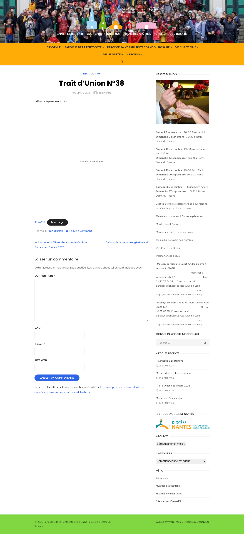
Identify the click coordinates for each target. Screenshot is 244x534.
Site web (40, 360)
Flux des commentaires (169, 493)
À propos (133, 54)
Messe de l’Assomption (169, 398)
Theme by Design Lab (197, 522)
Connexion (162, 478)
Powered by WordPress (167, 522)
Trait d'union (92, 73)
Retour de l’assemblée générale (125, 242)
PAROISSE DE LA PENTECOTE (83, 47)
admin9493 (105, 93)
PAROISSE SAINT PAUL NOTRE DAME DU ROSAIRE (138, 47)
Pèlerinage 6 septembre (169, 361)
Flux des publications (168, 485)
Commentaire (44, 275)
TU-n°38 (39, 222)
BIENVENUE (54, 47)
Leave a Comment (80, 231)
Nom (38, 328)
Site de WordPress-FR (168, 501)
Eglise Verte (112, 54)
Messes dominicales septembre (173, 373)
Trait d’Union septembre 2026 (173, 385)
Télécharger (57, 222)
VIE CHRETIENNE (185, 47)
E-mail (39, 344)
